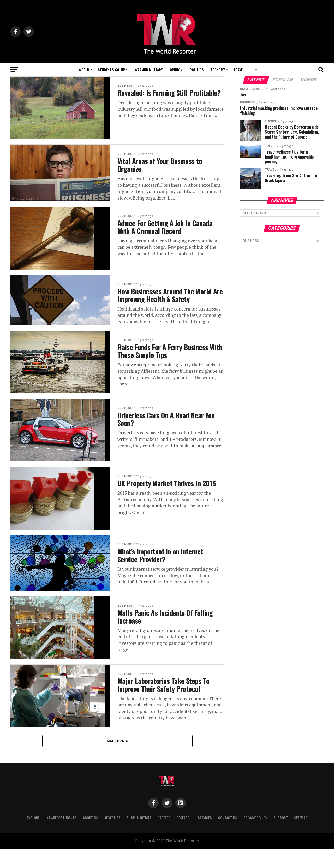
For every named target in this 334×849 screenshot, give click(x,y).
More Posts (117, 741)
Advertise (112, 818)
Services (205, 818)
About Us (90, 818)
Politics (197, 69)
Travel (239, 69)
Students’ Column (113, 69)
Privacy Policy (255, 818)
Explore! (33, 818)
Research (184, 818)
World (84, 69)
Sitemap (300, 818)
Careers (164, 818)
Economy (218, 69)
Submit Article (139, 818)
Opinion (176, 69)
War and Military (149, 69)
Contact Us (227, 818)
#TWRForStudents (61, 818)
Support (280, 818)
